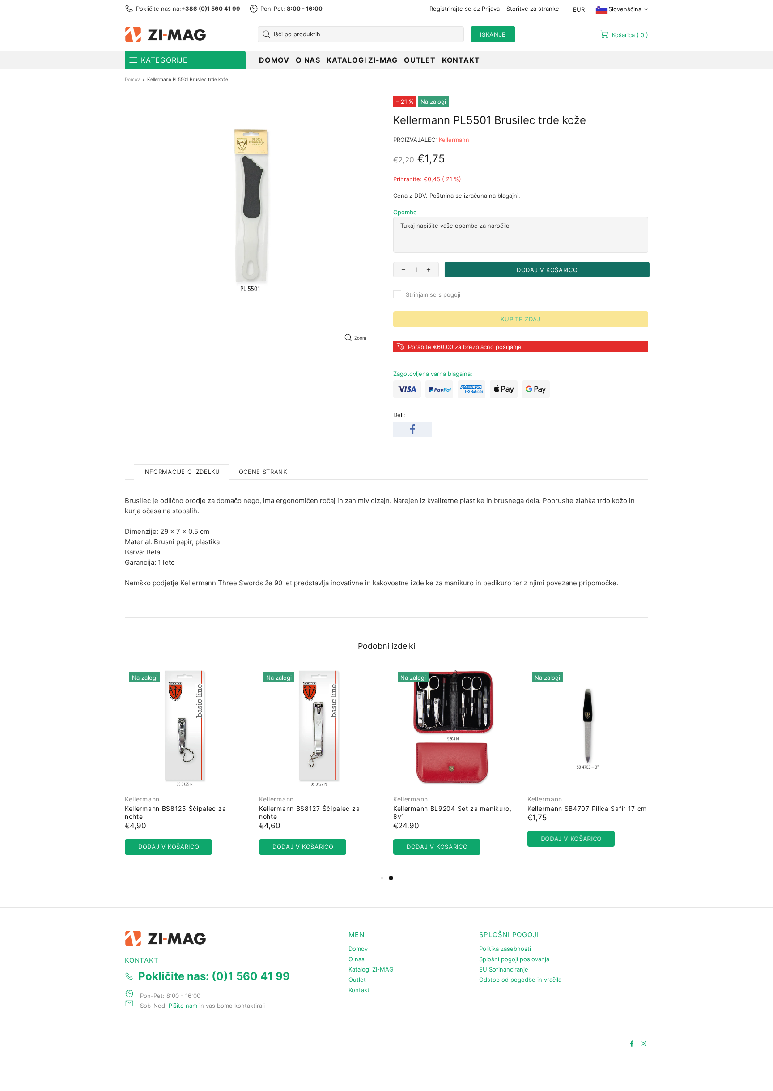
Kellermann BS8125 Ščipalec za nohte (175, 812)
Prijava (491, 8)
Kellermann (454, 139)
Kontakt (359, 989)
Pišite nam (183, 1005)
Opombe (405, 212)
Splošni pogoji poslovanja (514, 959)
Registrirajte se (450, 8)
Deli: (399, 414)
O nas (356, 959)
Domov (132, 79)
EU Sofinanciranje (503, 969)
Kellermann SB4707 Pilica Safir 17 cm (587, 808)
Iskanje (493, 34)
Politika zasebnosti (505, 948)
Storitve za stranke (532, 8)
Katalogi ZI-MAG (371, 969)
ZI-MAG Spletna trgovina (167, 34)
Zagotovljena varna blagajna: (432, 373)
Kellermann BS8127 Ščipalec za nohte (309, 812)
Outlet (357, 979)
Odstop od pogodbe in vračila (520, 979)
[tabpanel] (453, 770)
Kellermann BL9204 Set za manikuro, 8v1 (452, 812)
